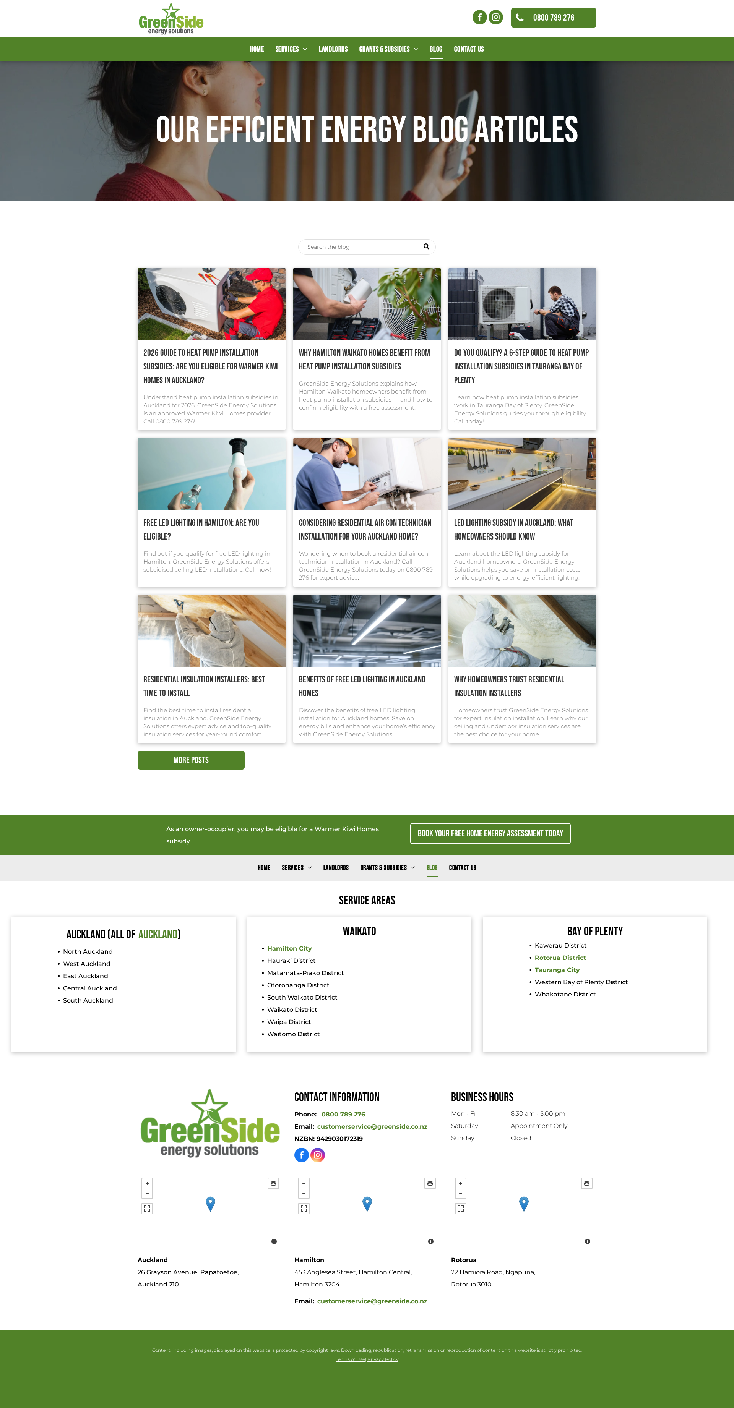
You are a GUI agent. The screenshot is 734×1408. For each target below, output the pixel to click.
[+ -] (210, 1212)
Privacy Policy (382, 1359)
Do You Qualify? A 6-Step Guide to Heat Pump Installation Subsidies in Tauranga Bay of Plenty (521, 366)
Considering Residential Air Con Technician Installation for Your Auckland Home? (365, 529)
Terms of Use (350, 1359)
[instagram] (496, 18)
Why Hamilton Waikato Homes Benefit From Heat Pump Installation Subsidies (364, 359)
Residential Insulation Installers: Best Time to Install (204, 686)
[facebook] (480, 18)
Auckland (157, 934)
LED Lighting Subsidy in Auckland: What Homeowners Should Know (513, 529)
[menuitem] (257, 49)
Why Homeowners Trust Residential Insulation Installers (509, 686)
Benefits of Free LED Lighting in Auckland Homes (362, 686)
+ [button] (147, 1183)
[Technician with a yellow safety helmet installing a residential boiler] (367, 474)
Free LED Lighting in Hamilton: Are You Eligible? (201, 529)
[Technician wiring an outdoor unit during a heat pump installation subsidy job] (212, 304)
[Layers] (273, 1183)
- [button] (147, 1193)
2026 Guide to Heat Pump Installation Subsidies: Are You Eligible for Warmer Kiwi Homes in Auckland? (210, 366)
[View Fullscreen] (147, 1209)
